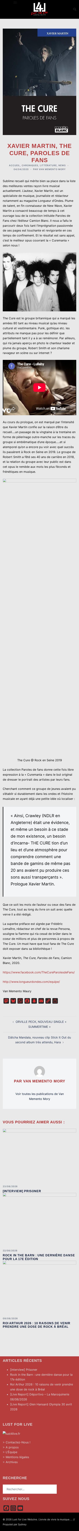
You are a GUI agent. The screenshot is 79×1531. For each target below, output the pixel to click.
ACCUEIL (14, 165)
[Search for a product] (74, 9)
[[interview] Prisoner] (39, 1155)
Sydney (22, 1524)
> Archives (10, 1462)
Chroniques (30, 165)
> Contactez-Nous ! (16, 1442)
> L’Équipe (10, 1452)
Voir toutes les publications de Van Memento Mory (39, 1096)
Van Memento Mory (52, 169)
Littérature (48, 165)
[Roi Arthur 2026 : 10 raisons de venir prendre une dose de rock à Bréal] (39, 1287)
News (62, 165)
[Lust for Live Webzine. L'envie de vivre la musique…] (39, 9)
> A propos (11, 1447)
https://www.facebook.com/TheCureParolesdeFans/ (39, 972)
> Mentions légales (16, 1457)
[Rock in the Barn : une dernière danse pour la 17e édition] (39, 1219)
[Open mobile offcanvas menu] (15, 2)
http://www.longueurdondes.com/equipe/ (31, 982)
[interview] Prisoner (22, 1191)
